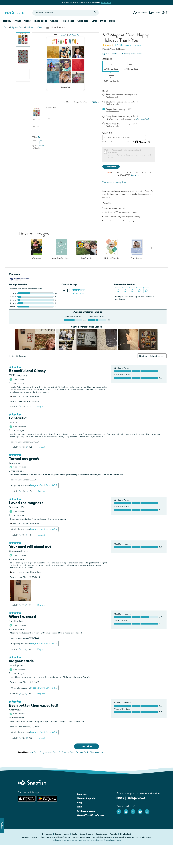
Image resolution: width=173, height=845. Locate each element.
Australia (114, 834)
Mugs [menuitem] (103, 20)
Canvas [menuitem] (54, 20)
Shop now (106, 2)
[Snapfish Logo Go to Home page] (15, 13)
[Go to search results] (95, 13)
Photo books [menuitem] (40, 20)
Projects (156, 12)
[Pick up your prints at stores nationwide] (120, 797)
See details (135, 175)
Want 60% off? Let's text (90, 815)
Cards (6, 27)
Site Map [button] (25, 837)
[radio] (33, 130)
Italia (74, 834)
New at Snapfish (86, 798)
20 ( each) (117, 137)
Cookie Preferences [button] (62, 837)
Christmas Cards (96, 752)
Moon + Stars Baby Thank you (61, 258)
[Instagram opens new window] (127, 810)
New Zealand (125, 834)
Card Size (107, 59)
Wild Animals (36, 258)
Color (35, 126)
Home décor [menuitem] (68, 20)
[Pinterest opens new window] (134, 810)
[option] (23, 39)
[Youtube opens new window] (141, 810)
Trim (34, 137)
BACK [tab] (63, 34)
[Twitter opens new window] (148, 810)
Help (79, 806)
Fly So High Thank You (111, 258)
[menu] (95, 101)
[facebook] (120, 810)
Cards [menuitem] (27, 20)
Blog (79, 802)
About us (81, 794)
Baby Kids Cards (16, 27)
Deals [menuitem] (112, 20)
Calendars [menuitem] (82, 20)
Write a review (133, 45)
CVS (147, 119)
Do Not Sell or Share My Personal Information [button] (133, 837)
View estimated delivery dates (114, 182)
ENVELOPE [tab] (74, 34)
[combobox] (65, 13)
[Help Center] (163, 13)
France (58, 834)
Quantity (107, 133)
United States (101, 834)
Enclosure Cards (82, 752)
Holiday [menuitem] (7, 20)
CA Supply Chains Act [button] (81, 837)
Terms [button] (34, 837)
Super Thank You (86, 258)
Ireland (67, 834)
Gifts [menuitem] (94, 20)
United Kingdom (86, 834)
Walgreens (140, 119)
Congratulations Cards (48, 752)
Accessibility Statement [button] (102, 837)
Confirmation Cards (66, 752)
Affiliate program (86, 811)
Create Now (111, 166)
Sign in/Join (142, 12)
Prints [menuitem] (17, 20)
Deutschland (47, 834)
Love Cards (34, 752)
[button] (64, 102)
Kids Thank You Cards (33, 27)
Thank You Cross (136, 258)
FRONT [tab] (55, 34)
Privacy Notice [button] (45, 837)
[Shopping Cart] (167, 13)
